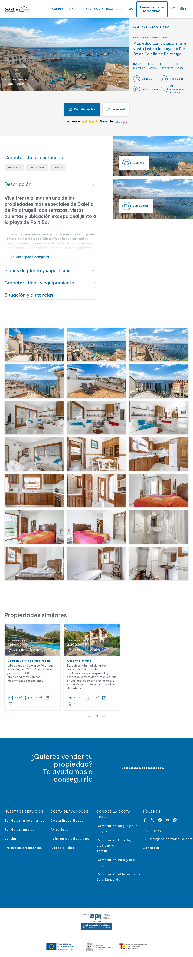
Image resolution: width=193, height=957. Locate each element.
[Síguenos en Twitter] (152, 820)
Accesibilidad (62, 848)
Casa (136, 27)
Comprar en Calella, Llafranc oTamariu (113, 845)
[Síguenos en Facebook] (144, 820)
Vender (73, 9)
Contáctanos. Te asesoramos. (152, 9)
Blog (129, 9)
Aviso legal (60, 830)
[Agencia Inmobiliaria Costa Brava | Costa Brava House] (17, 9)
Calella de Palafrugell (157, 27)
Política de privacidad (70, 839)
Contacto (150, 848)
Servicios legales (19, 830)
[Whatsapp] (175, 820)
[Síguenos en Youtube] (167, 820)
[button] (96, 121)
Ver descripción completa (30, 257)
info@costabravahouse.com (169, 839)
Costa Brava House (108, 9)
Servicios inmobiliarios (25, 820)
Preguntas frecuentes (23, 848)
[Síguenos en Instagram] (160, 820)
